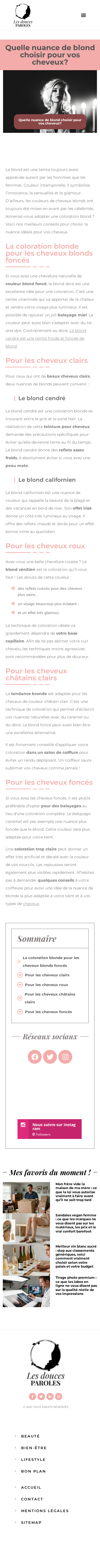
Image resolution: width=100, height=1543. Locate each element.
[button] (83, 15)
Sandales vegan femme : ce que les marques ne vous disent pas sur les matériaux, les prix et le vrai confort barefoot (76, 1223)
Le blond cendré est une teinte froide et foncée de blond (46, 338)
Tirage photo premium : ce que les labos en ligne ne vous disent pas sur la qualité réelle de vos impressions (76, 1285)
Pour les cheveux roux (46, 984)
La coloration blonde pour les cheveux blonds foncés (51, 961)
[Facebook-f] (32, 1396)
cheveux (31, 903)
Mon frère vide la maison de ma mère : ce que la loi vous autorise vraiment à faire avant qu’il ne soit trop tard (76, 1192)
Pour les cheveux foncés (48, 1011)
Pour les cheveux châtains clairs (50, 998)
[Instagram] (58, 1396)
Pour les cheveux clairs (47, 975)
